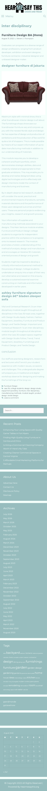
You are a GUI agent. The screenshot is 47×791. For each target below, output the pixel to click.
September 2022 (11, 600)
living (10, 681)
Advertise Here (10, 483)
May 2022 (7, 616)
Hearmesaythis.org (30, 787)
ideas (11, 677)
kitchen (31, 677)
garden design (35, 668)
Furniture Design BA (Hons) (22, 35)
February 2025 (10, 535)
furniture (22, 391)
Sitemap (7, 495)
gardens (17, 673)
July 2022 (7, 608)
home (38, 672)
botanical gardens (38, 653)
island (25, 678)
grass (32, 673)
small (40, 686)
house (6, 678)
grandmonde (9, 702)
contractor (32, 657)
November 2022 (10, 592)
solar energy (6, 689)
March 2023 (8, 579)
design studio (35, 388)
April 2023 (8, 575)
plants (36, 681)
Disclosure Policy (11, 491)
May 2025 (7, 530)
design (27, 388)
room (32, 685)
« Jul (5, 772)
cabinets (5, 657)
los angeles (15, 681)
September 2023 (11, 559)
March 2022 (8, 624)
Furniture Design (10, 386)
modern (22, 681)
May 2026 (7, 518)
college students (17, 388)
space (12, 689)
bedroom (22, 653)
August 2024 (9, 539)
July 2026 (7, 514)
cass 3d (7, 388)
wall (15, 689)
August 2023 (9, 563)
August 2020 (9, 632)
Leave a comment (11, 398)
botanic (29, 653)
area (4, 653)
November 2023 (10, 551)
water (20, 689)
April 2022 (8, 620)
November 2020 (11, 628)
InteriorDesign (19, 678)
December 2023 (11, 547)
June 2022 (8, 612)
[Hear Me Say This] (23, 7)
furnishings (34, 661)
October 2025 (9, 526)
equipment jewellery (10, 391)
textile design (13, 396)
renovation (24, 686)
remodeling (14, 685)
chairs (11, 657)
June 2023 (8, 571)
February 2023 (10, 583)
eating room (21, 662)
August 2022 (9, 604)
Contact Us (8, 487)
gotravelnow (9, 705)
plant (32, 681)
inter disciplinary (33, 391)
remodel (5, 686)
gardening (8, 673)
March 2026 (8, 522)
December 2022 (11, 588)
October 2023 (9, 555)
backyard (13, 652)
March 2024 (8, 543)
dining (15, 662)
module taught (28, 393)
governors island (26, 673)
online (27, 681)
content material (23, 657)
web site (25, 689)
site (37, 686)
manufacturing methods (11, 393)
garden (21, 667)
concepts (15, 657)
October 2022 (9, 596)
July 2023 (7, 567)
